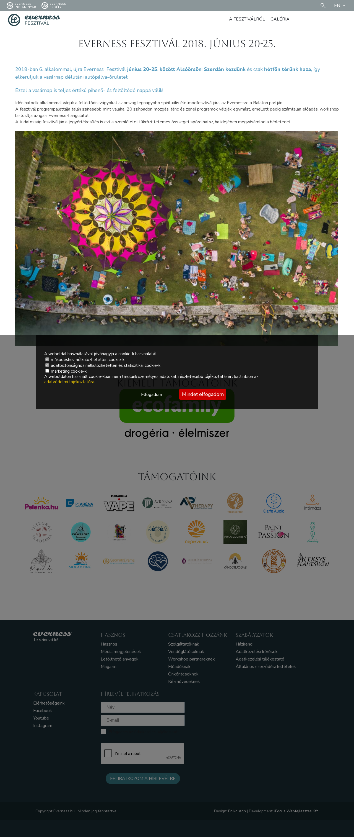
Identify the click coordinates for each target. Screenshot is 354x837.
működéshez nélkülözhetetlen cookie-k (87, 359)
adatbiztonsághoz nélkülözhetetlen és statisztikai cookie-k (105, 365)
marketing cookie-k (68, 371)
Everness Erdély (58, 5)
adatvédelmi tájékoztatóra (69, 382)
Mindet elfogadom (203, 394)
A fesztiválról (247, 19)
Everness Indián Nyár (25, 5)
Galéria (280, 19)
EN (337, 5)
